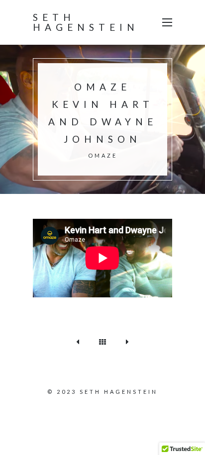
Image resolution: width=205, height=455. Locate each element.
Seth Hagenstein (86, 22)
